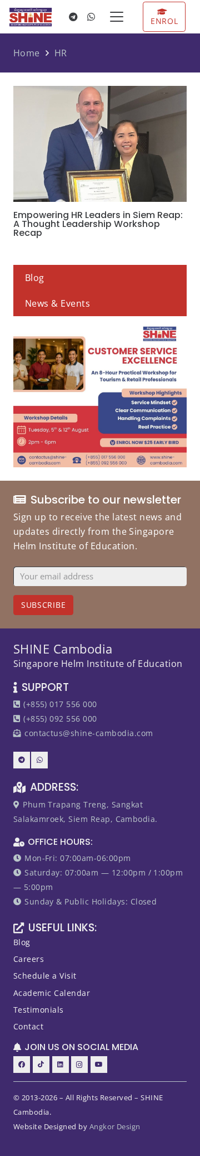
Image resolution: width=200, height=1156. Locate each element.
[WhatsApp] (92, 17)
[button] (117, 16)
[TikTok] (41, 1064)
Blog (34, 278)
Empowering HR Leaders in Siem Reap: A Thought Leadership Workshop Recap (98, 224)
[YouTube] (99, 1064)
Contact (28, 1026)
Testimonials (38, 1009)
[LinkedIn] (60, 1064)
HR (60, 53)
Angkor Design (115, 1126)
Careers (28, 959)
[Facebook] (21, 1064)
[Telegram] (74, 17)
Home (26, 53)
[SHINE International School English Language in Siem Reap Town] (30, 17)
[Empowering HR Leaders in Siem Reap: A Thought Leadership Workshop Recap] (100, 144)
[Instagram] (79, 1064)
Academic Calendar (51, 993)
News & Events (57, 303)
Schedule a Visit (45, 975)
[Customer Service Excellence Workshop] (100, 395)
